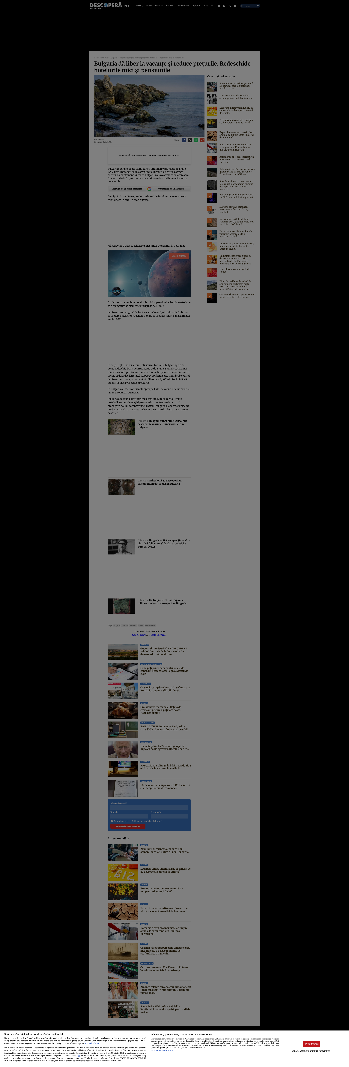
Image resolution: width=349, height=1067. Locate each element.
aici (79, 1056)
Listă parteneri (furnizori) (162, 1050)
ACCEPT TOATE (311, 1044)
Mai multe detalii (92, 1043)
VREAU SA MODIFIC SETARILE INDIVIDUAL (311, 1051)
